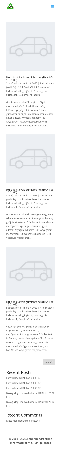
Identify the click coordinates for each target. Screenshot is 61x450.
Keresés (49, 362)
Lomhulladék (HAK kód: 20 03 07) (23, 377)
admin (17, 83)
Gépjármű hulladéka (29, 94)
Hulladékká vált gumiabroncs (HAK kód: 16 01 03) (30, 79)
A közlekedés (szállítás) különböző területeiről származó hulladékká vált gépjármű (30, 87)
